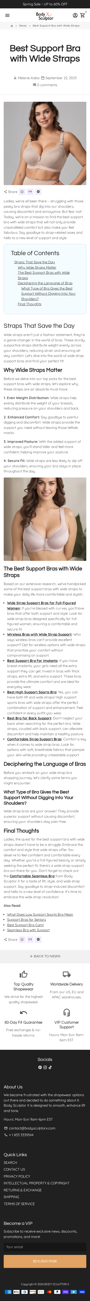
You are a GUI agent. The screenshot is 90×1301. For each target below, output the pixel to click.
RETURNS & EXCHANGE (23, 1190)
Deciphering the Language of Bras (45, 283)
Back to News (45, 956)
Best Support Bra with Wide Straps (56, 25)
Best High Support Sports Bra (31, 692)
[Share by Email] (30, 192)
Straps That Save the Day (34, 262)
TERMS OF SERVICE (19, 1204)
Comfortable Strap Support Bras (34, 739)
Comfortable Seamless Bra (32, 876)
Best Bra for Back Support (29, 718)
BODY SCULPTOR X (56, 1284)
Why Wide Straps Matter (37, 267)
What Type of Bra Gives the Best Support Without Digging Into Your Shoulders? (48, 293)
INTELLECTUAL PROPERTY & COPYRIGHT (36, 1183)
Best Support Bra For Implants (32, 660)
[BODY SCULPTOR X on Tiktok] (50, 1067)
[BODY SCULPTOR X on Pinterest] (40, 1067)
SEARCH (10, 1162)
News (23, 25)
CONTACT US (14, 1169)
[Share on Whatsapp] (22, 192)
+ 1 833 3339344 (18, 1135)
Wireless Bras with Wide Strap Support (39, 634)
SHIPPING (11, 1197)
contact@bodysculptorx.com (29, 1128)
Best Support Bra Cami (25, 925)
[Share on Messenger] (38, 192)
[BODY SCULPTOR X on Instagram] (45, 1067)
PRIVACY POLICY (17, 1176)
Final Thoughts (29, 304)
